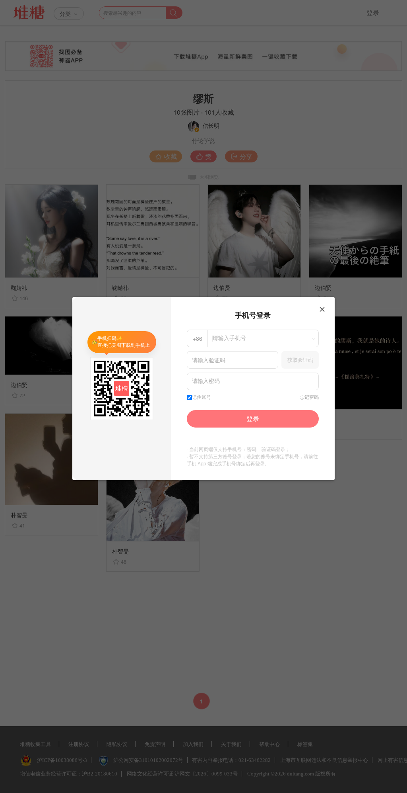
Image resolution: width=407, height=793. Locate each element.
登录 (252, 418)
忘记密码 (309, 397)
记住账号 (201, 397)
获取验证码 (300, 359)
